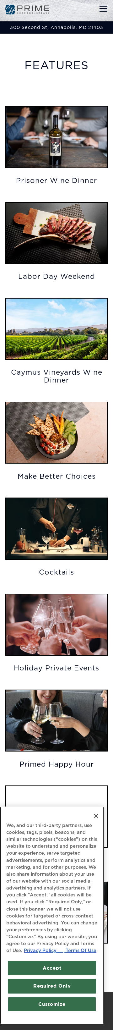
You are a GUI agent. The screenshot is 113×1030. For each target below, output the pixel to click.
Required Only (52, 986)
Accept (52, 968)
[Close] (96, 816)
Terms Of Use (80, 950)
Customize (52, 1004)
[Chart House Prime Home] (27, 9)
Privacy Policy (43, 950)
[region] (52, 915)
